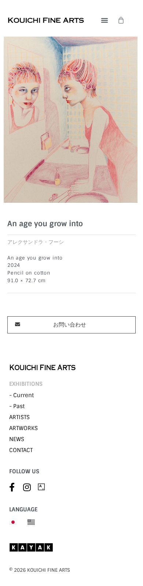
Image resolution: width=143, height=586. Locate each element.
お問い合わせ (69, 324)
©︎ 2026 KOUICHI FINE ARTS (39, 570)
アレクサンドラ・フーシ (35, 242)
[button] (104, 20)
